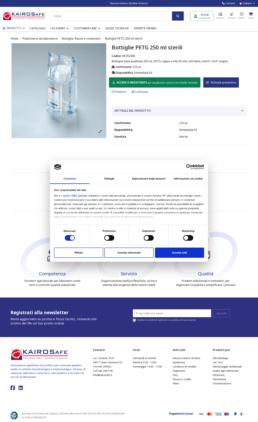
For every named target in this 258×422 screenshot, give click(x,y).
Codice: (116, 56)
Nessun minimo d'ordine (186, 358)
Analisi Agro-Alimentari (226, 370)
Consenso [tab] (70, 178)
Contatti (230, 3)
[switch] (109, 238)
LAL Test (218, 362)
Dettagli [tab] (109, 178)
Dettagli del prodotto (133, 111)
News (176, 383)
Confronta (141, 92)
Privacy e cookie (182, 379)
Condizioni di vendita (184, 366)
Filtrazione (219, 375)
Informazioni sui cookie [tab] (188, 178)
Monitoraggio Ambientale (227, 366)
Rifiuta (79, 252)
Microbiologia (220, 358)
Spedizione (179, 362)
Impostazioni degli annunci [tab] (149, 178)
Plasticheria (219, 379)
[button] (59, 28)
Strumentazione (222, 383)
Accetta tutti (179, 252)
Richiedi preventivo (223, 82)
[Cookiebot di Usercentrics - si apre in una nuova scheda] (188, 167)
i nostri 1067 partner (74, 195)
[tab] (179, 111)
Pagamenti (179, 370)
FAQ (175, 375)
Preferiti (120, 92)
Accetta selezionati (129, 252)
